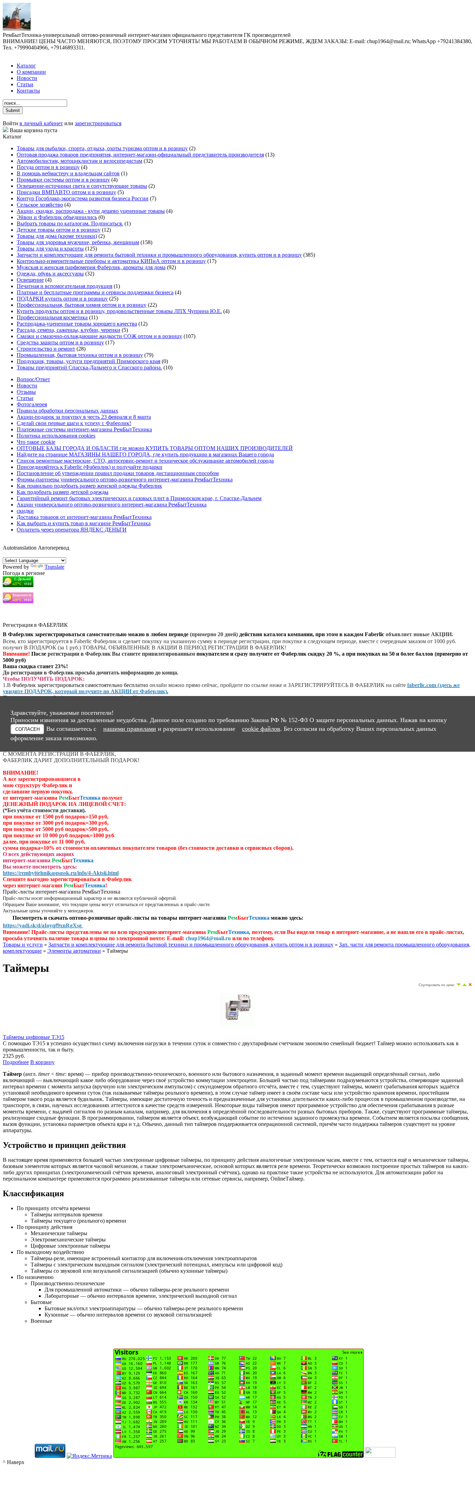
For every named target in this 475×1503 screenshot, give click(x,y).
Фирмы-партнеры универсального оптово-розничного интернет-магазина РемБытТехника (125, 479)
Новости (27, 78)
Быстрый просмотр (237, 1035)
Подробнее (16, 1062)
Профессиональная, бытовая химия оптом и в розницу (81, 305)
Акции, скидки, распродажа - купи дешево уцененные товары (91, 211)
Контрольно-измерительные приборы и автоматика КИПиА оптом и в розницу (111, 261)
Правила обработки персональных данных (67, 411)
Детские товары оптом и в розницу (58, 230)
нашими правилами (129, 728)
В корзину (42, 1062)
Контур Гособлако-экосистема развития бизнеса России (82, 198)
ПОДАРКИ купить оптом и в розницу (62, 299)
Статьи (25, 84)
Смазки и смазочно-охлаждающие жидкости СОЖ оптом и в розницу (99, 336)
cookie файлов (261, 728)
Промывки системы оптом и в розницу (63, 180)
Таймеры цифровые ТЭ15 (33, 1037)
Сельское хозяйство (40, 205)
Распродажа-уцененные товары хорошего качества (77, 324)
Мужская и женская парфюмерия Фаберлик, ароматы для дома (91, 267)
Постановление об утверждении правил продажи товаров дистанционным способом (118, 473)
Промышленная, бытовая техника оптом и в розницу (80, 355)
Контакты (28, 91)
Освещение (30, 280)
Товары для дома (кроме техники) (57, 236)
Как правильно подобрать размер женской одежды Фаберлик (89, 486)
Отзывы (26, 392)
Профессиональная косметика (52, 317)
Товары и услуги (23, 945)
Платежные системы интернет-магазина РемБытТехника (84, 429)
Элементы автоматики (74, 951)
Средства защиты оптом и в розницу (60, 342)
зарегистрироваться (98, 123)
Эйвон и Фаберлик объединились (57, 217)
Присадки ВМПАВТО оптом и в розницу (66, 192)
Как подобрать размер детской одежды (62, 492)
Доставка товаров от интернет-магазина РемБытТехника (84, 517)
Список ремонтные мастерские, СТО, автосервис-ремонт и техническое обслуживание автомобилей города (145, 461)
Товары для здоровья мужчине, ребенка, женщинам (78, 242)
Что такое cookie (36, 442)
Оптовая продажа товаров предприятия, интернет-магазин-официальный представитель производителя (140, 155)
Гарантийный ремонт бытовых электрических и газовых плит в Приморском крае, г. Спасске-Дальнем (139, 498)
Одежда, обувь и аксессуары (50, 274)
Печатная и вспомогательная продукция (64, 286)
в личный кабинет (41, 123)
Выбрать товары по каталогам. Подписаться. (70, 223)
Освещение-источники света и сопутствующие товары (82, 186)
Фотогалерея (32, 404)
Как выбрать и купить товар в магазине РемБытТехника (84, 523)
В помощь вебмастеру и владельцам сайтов (68, 173)
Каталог (26, 66)
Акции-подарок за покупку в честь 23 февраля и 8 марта (84, 417)
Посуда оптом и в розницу (48, 167)
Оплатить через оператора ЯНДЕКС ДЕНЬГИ (72, 530)
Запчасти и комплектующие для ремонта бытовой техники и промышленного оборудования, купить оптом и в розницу (159, 255)
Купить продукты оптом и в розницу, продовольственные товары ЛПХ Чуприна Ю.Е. (119, 311)
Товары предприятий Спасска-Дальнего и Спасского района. (89, 367)
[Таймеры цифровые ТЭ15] (237, 1026)
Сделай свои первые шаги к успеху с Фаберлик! (74, 423)
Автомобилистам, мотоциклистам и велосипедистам (79, 161)
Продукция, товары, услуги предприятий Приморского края (88, 361)
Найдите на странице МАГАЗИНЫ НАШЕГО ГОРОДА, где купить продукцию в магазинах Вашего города (145, 454)
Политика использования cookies (56, 436)
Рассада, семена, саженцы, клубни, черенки (68, 330)
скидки (25, 511)
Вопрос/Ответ (33, 379)
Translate (54, 567)
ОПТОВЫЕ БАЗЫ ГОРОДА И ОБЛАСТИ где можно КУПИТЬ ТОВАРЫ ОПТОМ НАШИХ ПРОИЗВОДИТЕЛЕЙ (155, 448)
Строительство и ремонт (46, 349)
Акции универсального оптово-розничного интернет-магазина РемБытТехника (112, 504)
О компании (31, 72)
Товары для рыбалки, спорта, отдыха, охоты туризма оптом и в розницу (102, 148)
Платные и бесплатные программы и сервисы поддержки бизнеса (95, 292)
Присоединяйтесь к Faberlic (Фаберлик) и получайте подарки (89, 467)
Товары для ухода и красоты (50, 248)
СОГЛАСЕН (27, 729)
